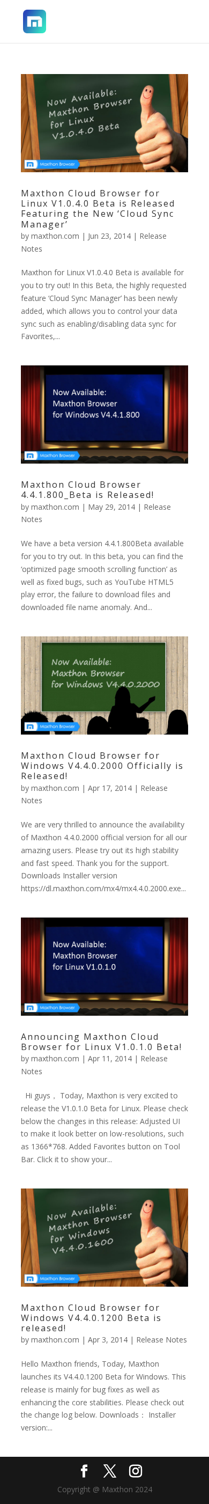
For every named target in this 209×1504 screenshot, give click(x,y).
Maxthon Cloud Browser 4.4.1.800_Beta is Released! (87, 490)
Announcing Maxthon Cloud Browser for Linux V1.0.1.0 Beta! (101, 1042)
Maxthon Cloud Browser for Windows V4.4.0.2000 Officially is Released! (102, 766)
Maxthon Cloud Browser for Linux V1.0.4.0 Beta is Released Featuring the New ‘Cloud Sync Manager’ (98, 208)
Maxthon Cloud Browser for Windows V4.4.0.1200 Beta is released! (91, 1318)
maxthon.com (55, 236)
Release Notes (161, 1339)
